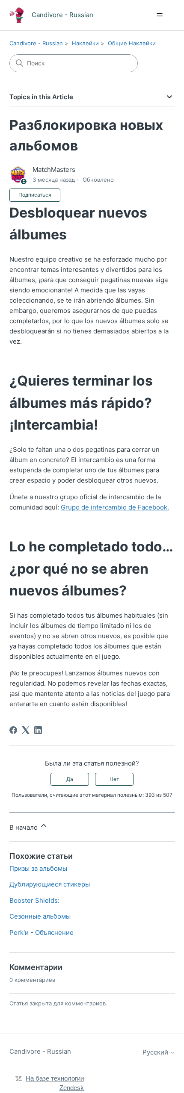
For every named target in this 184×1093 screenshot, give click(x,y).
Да (69, 779)
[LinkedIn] (38, 730)
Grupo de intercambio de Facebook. (115, 507)
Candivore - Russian (36, 43)
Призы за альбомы (38, 868)
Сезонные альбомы (40, 916)
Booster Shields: (34, 900)
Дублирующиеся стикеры (49, 884)
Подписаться (34, 194)
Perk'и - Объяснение (41, 932)
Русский (156, 1052)
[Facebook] (13, 730)
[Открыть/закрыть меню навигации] (160, 15)
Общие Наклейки (132, 43)
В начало (24, 827)
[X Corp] (26, 730)
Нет (114, 779)
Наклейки (85, 43)
